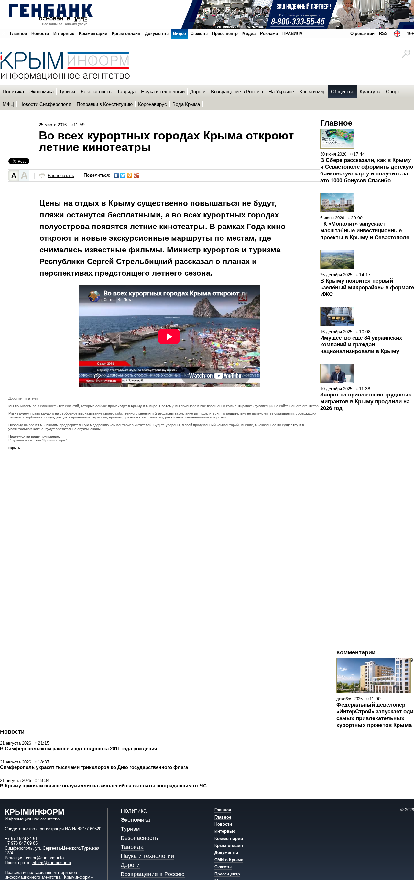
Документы (157, 33)
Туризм (130, 829)
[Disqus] (164, 543)
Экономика (135, 820)
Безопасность (139, 838)
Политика (134, 811)
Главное (18, 33)
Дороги (130, 865)
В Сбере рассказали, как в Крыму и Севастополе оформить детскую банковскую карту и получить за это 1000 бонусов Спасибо (366, 170)
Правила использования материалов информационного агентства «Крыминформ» (49, 875)
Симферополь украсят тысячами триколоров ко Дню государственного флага (94, 767)
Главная (222, 810)
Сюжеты (199, 33)
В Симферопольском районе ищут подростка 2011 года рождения (78, 748)
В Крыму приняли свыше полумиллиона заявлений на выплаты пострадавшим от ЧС (103, 785)
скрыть (14, 448)
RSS (383, 33)
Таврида (132, 847)
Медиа (249, 33)
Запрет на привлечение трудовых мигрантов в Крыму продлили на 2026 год (365, 401)
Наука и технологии (147, 856)
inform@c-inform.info (51, 862)
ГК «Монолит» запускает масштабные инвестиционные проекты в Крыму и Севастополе (364, 230)
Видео (179, 33)
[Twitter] (123, 175)
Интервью (63, 33)
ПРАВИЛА (292, 33)
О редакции (362, 33)
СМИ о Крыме (228, 859)
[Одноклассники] (129, 175)
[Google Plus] (136, 175)
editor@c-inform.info (45, 857)
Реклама (269, 33)
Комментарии (93, 33)
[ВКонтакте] (116, 175)
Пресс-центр (225, 33)
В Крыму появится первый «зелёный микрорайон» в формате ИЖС (367, 287)
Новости (40, 33)
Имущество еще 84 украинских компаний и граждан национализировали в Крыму (361, 344)
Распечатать (61, 175)
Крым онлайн (126, 33)
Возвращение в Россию (153, 874)
